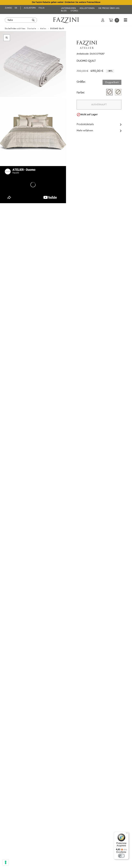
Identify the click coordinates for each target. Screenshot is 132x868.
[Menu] (127, 834)
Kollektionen (87, 8)
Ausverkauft (99, 105)
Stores (74, 11)
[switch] (121, 856)
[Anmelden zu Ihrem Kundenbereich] (102, 20)
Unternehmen (68, 8)
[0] (111, 20)
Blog (64, 11)
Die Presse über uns (108, 8)
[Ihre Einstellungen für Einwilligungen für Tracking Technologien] (6, 862)
